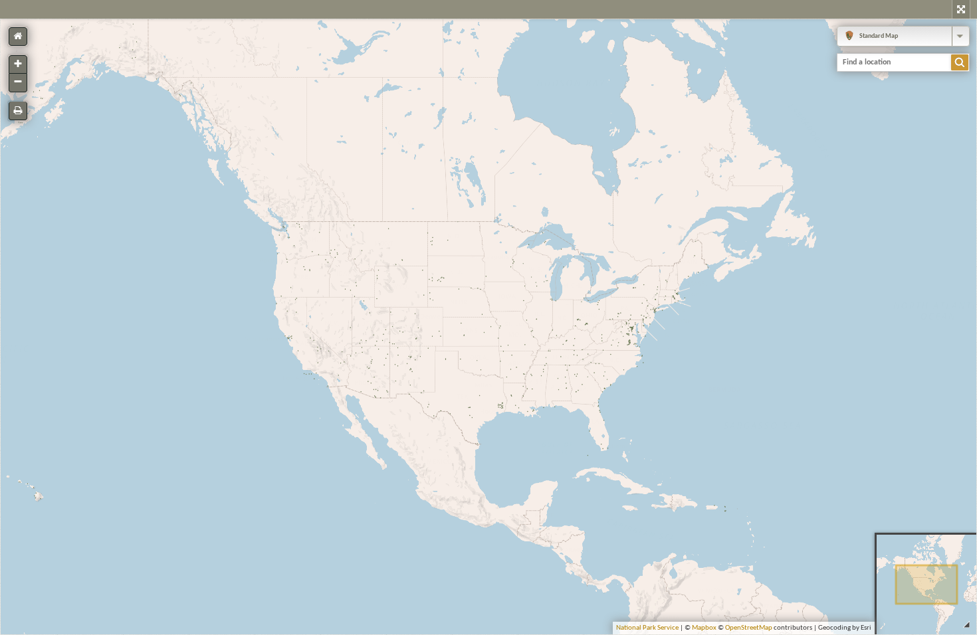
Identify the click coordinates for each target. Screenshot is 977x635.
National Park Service (647, 628)
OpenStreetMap (748, 628)
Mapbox (704, 628)
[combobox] (903, 36)
